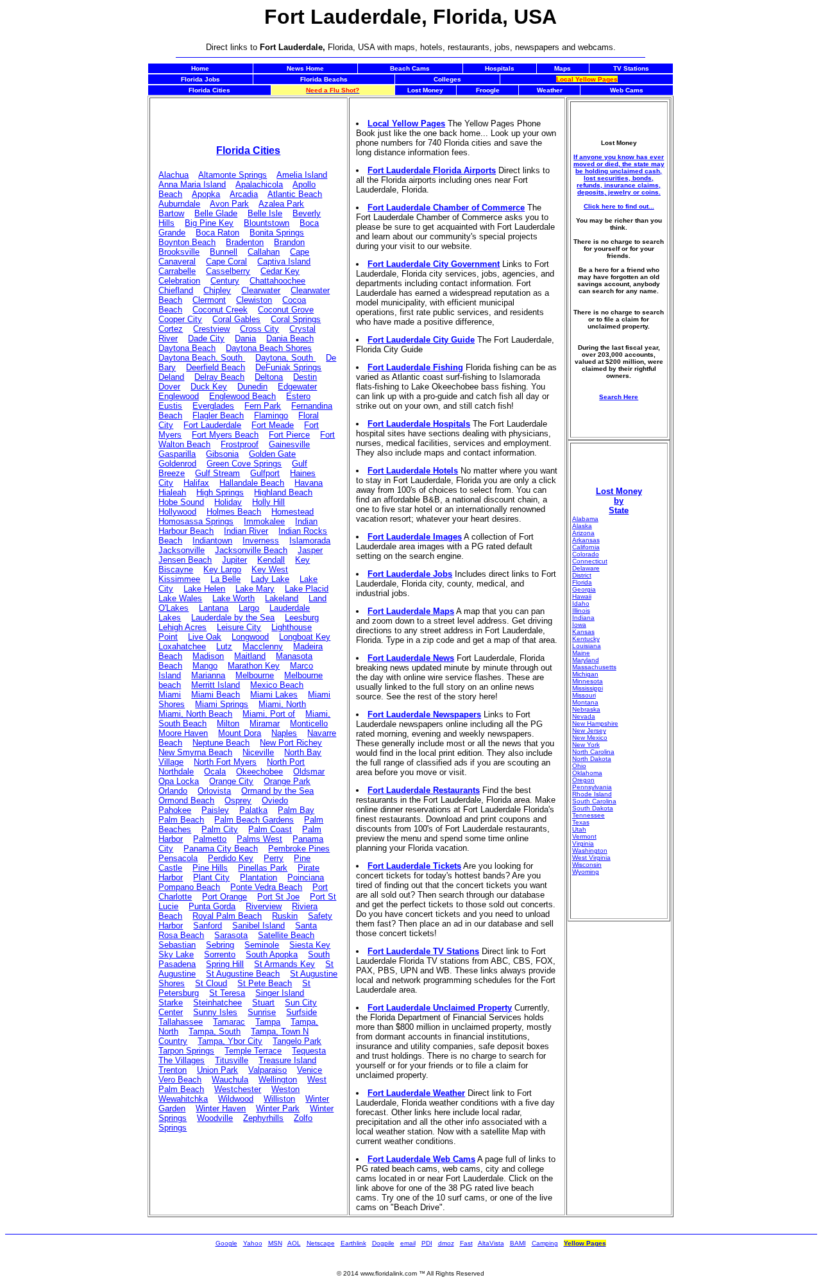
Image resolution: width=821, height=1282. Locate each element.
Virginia (583, 843)
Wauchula (230, 1079)
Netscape (321, 1243)
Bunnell (223, 252)
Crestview (211, 329)
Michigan (585, 674)
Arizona (583, 532)
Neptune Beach (221, 743)
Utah (579, 829)
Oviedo (275, 800)
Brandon (289, 242)
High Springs (220, 492)
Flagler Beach (218, 415)
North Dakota (591, 758)
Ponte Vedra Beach (266, 887)
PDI (426, 1243)
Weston (285, 1089)
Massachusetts (594, 667)
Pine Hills (210, 868)
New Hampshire (595, 723)
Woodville (215, 1118)
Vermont (584, 836)
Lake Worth (233, 598)
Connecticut (589, 561)
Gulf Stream (217, 473)
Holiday (228, 502)
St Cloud (211, 983)
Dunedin (252, 386)
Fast (466, 1243)
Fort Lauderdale (212, 425)
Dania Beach (290, 338)
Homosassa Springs (195, 521)
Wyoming (585, 871)
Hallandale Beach (251, 483)
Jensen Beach (185, 560)
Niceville (258, 752)
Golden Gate (272, 454)
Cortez (170, 329)
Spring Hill (225, 964)
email (408, 1243)
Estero (298, 396)
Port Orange (224, 897)
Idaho (580, 603)
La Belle (225, 579)
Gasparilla (177, 454)
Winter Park (278, 1108)
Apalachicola (259, 184)
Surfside (301, 1012)
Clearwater (260, 290)
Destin (305, 377)
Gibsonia (222, 454)
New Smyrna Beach (195, 752)
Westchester (237, 1089)
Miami (169, 694)
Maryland (585, 659)
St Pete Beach (264, 983)
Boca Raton (217, 232)
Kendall (271, 560)
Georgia (584, 589)
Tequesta (309, 1051)
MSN (275, 1243)
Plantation (258, 877)
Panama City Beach (220, 848)
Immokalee (264, 521)
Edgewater (297, 386)
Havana (308, 483)
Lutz (224, 646)
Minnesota (587, 681)
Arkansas (586, 539)
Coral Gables (236, 319)
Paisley (215, 810)
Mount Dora (239, 733)
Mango (204, 666)
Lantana (213, 608)
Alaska (582, 525)
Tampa (267, 1022)
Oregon (583, 779)
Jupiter (234, 560)
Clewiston (254, 300)
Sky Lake (176, 954)
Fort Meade (272, 425)
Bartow (171, 213)
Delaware (586, 568)
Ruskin (285, 916)
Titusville (231, 1060)
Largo (249, 608)
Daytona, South (285, 358)
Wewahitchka (183, 1099)
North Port (286, 762)
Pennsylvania (592, 787)
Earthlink (353, 1243)
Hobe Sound (181, 502)
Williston (279, 1099)
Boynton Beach (187, 242)
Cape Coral (226, 261)
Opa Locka (178, 781)
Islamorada (309, 540)
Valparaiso (267, 1070)
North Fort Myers (225, 762)
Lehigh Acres (182, 627)
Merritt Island (215, 685)
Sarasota (231, 935)
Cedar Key (280, 271)
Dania (245, 338)
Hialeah (172, 492)
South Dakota (592, 808)
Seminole (261, 945)
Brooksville (178, 252)
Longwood (250, 637)
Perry (274, 858)
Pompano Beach (189, 887)
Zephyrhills (263, 1118)
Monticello (309, 723)
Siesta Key (309, 945)
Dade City (206, 338)
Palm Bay (296, 810)
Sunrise (262, 1012)
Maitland (250, 656)
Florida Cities (248, 150)
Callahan (264, 252)
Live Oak (204, 637)
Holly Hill (268, 502)
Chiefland (175, 290)
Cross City (259, 329)
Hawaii (581, 596)
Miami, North (282, 704)
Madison (208, 656)
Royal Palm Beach (227, 916)
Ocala (215, 771)
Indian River (246, 531)
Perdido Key (230, 858)
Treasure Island (287, 1060)
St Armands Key (284, 964)
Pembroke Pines (299, 848)
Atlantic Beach (294, 194)
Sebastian (177, 945)
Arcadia (244, 194)
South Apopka (272, 954)
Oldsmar (309, 771)
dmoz (446, 1243)
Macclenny (262, 646)
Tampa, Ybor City (230, 1041)
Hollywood (177, 512)
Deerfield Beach (215, 367)
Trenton (172, 1070)
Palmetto (209, 839)
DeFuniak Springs (288, 367)
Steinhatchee (217, 1002)
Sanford (207, 925)
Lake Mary (255, 589)
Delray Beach (219, 377)
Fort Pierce (289, 435)
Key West (269, 569)
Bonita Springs (277, 232)
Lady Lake (270, 579)
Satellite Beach (286, 935)
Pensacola (178, 858)
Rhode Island (592, 794)
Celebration (179, 281)
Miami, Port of (268, 714)
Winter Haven (221, 1108)
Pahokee (174, 810)
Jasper (310, 550)
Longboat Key (304, 637)
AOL (294, 1243)
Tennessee (588, 815)
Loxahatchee (182, 646)
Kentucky (586, 638)
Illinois (581, 610)
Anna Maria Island (192, 184)
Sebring (220, 945)
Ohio (579, 765)
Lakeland (281, 598)
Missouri (584, 695)
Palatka (253, 810)
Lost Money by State (619, 500)
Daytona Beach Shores (269, 348)
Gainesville (289, 444)
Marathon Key (254, 666)
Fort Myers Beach (225, 435)
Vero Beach (179, 1079)
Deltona (269, 377)
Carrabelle (177, 271)
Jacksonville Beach (251, 550)
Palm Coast (270, 829)
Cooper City (180, 319)
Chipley (217, 290)
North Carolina (593, 751)
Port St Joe (278, 897)
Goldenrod (177, 463)
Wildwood (235, 1099)
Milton (228, 723)
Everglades (213, 406)
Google (226, 1243)
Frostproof (239, 444)
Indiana (583, 617)
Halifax (196, 483)
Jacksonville (181, 550)
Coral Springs (296, 319)
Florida (582, 582)
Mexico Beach (276, 685)
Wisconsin (587, 864)
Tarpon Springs (186, 1051)
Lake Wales (180, 598)
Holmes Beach (234, 512)
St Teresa (227, 993)
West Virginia (591, 857)
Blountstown (266, 223)
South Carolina (594, 801)
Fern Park (262, 406)
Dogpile (383, 1243)
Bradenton (245, 242)
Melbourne (254, 675)
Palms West (259, 839)
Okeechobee (259, 771)
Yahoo (252, 1243)
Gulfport (265, 473)
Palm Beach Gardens (254, 820)
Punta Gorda (212, 906)
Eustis (170, 406)
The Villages (181, 1060)
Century (224, 281)
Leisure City (239, 627)
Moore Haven (183, 733)
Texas (580, 822)
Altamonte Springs (232, 175)
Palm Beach (181, 820)
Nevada (583, 716)
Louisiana (586, 645)
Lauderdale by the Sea (233, 617)
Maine (581, 652)
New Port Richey (291, 743)
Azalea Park (281, 204)
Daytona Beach (187, 348)
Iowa (579, 624)
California (586, 547)
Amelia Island (301, 175)
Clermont (209, 300)
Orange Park (287, 781)
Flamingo (271, 415)
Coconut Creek (220, 309)
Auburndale (179, 204)
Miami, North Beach (195, 714)
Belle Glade (215, 213)
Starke (170, 1002)
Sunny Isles (215, 1012)
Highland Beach (283, 492)
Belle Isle (265, 213)
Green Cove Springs (244, 463)
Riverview (264, 906)
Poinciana (305, 877)
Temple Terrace (253, 1051)
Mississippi (587, 688)
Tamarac (229, 1022)
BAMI (518, 1243)
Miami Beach (215, 694)
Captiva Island (283, 261)
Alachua (173, 175)
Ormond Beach (186, 800)
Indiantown (212, 540)
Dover (169, 386)
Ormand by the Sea (277, 791)
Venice (309, 1070)
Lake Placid (306, 589)
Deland (171, 377)
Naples (284, 733)
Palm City (219, 829)
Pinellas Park (262, 868)
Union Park (217, 1070)
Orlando (172, 791)
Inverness (260, 540)
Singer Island (279, 993)
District (581, 575)
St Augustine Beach (243, 974)
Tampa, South (215, 1031)
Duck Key (208, 386)
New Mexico (589, 737)
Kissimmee (179, 579)
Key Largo (222, 569)
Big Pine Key (209, 223)
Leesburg (302, 617)
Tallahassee (180, 1022)
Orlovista (214, 791)
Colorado (585, 554)
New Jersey (589, 730)
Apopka (206, 194)
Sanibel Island (258, 925)
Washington (589, 850)
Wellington (277, 1079)
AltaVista (491, 1243)
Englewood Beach (242, 396)
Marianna (208, 675)
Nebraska (586, 709)
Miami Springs (221, 704)
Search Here (618, 396)
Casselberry (228, 271)
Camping (545, 1243)
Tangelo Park (297, 1041)
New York (586, 744)
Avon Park (229, 204)
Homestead (292, 512)
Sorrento (219, 954)
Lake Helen (204, 589)
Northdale (176, 771)
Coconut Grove (286, 309)
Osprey (237, 800)
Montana (585, 702)
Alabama (585, 518)
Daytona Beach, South (201, 358)
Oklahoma (587, 772)
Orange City (231, 781)
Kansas (583, 631)
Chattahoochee (277, 281)
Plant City (211, 877)
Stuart (263, 1002)
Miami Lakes (274, 694)
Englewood (178, 396)
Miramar (265, 723)
